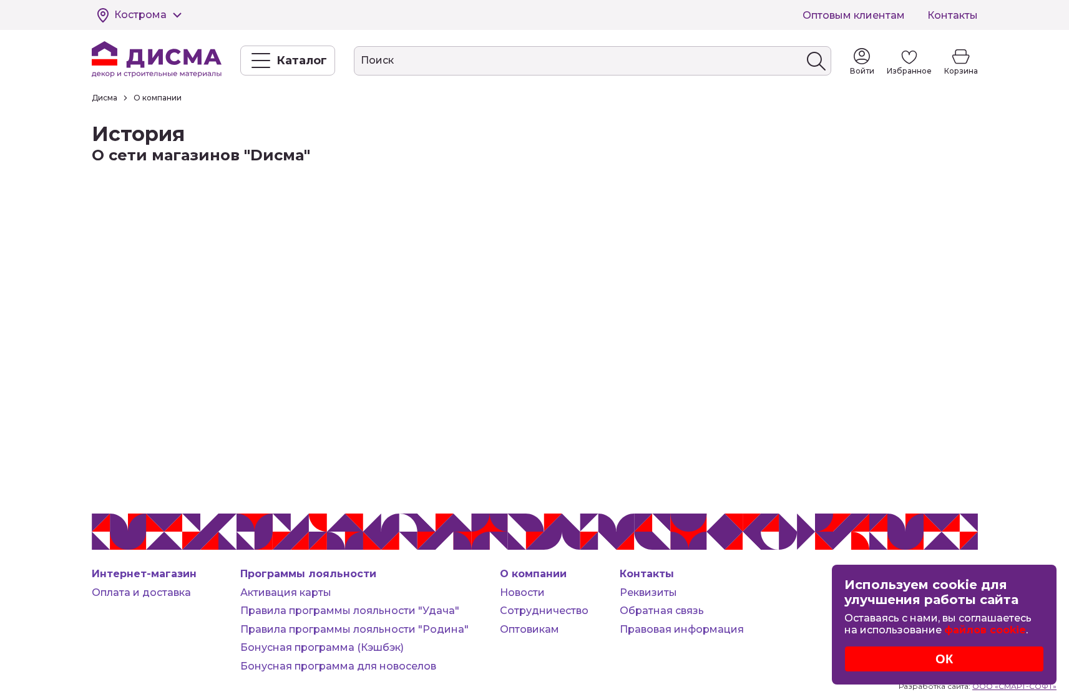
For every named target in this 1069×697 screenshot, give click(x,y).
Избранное (909, 71)
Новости (522, 592)
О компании (533, 574)
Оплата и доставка (141, 592)
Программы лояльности (308, 574)
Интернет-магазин (144, 574)
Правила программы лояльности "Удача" (349, 611)
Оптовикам (529, 629)
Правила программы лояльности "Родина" (354, 629)
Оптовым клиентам (854, 15)
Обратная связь (662, 611)
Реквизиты (648, 592)
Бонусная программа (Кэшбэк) (322, 647)
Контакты (952, 15)
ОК (944, 659)
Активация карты (285, 592)
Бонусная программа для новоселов (338, 666)
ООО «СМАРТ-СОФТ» (1014, 686)
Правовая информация (682, 629)
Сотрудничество (544, 611)
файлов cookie (985, 630)
